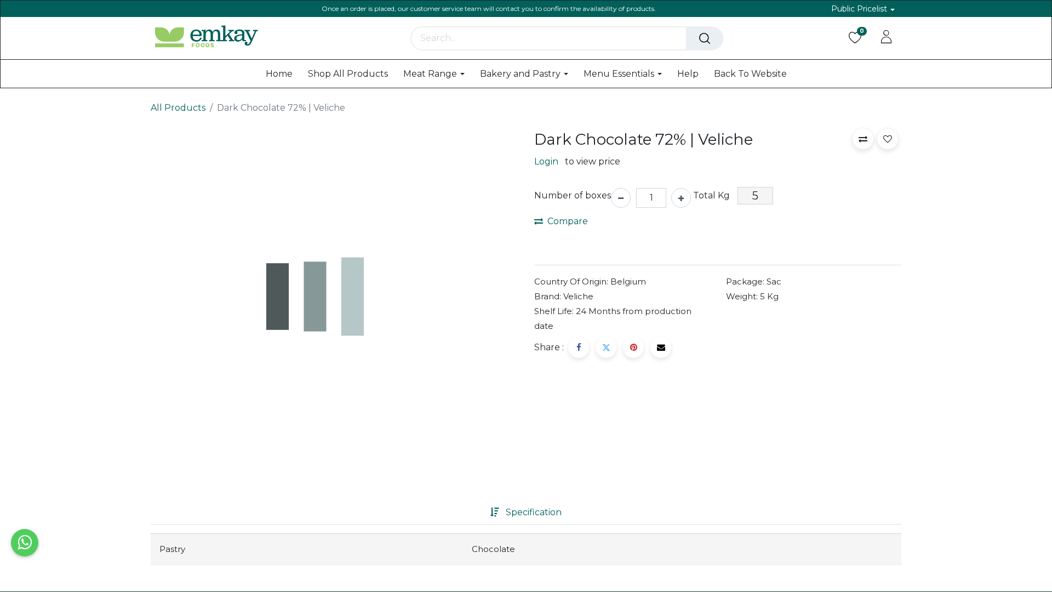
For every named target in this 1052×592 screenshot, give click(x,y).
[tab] (526, 512)
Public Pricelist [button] (860, 9)
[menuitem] (279, 74)
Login (546, 161)
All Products (178, 108)
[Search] (704, 38)
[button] (863, 139)
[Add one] (681, 198)
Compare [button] (567, 221)
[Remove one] (621, 198)
